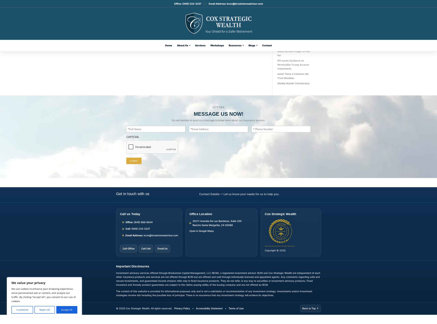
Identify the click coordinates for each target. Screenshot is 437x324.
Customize (22, 309)
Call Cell (146, 248)
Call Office (129, 248)
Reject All (44, 309)
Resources (236, 45)
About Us (183, 45)
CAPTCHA (132, 137)
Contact (267, 45)
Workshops (217, 45)
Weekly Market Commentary (293, 83)
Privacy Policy (182, 308)
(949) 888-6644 (143, 222)
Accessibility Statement (209, 308)
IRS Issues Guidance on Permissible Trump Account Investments (293, 64)
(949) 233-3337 (191, 3)
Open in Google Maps (201, 230)
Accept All (66, 309)
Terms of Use (236, 308)
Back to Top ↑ (310, 308)
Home (168, 45)
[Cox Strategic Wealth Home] (218, 23)
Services (200, 45)
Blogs (253, 45)
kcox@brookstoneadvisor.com (245, 3)
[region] (44, 297)
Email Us (163, 248)
